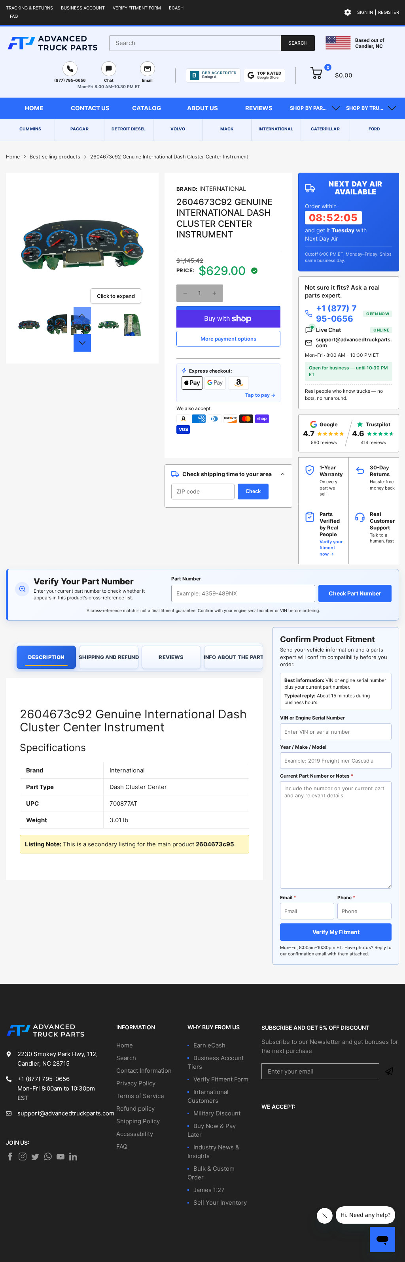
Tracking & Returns (29, 8)
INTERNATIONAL (222, 188)
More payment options (228, 338)
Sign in (365, 12)
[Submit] (389, 1071)
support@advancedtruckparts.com (354, 343)
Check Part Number (355, 593)
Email (288, 897)
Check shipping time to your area (227, 474)
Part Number (186, 579)
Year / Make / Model (303, 747)
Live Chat (352, 329)
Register (388, 12)
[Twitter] (22, 1156)
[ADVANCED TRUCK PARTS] (52, 43)
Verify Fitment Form (137, 8)
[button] (315, 108)
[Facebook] (10, 1156)
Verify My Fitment (336, 932)
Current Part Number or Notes (317, 776)
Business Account (83, 8)
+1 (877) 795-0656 (352, 313)
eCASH (176, 8)
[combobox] (212, 43)
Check (253, 491)
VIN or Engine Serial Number (312, 718)
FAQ (14, 16)
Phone (346, 897)
